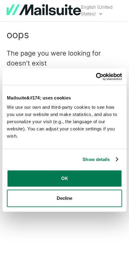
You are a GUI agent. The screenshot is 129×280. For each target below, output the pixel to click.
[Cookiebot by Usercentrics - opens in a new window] (96, 77)
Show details (96, 159)
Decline (64, 198)
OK (64, 178)
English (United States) (96, 10)
